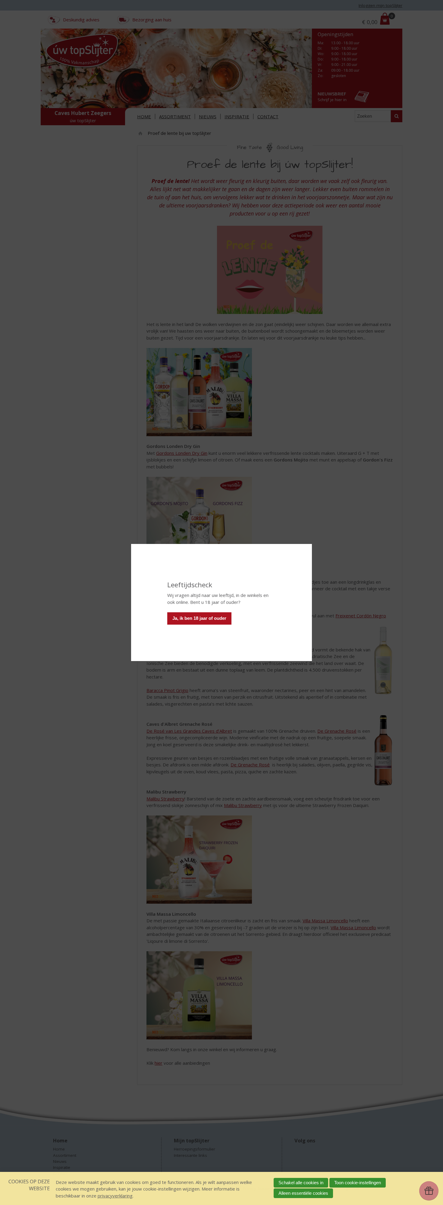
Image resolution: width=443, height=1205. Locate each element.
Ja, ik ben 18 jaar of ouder (199, 618)
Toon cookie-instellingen (357, 1182)
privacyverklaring (115, 1196)
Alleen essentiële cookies (303, 1193)
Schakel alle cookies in (300, 1182)
